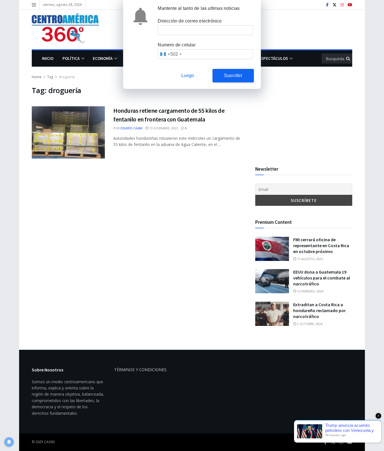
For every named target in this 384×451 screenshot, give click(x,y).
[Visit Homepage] (69, 29)
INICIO (47, 58)
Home (37, 77)
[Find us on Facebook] (327, 5)
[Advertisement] (303, 113)
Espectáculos (273, 58)
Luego (187, 75)
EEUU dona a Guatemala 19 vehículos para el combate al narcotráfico (321, 278)
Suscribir (233, 75)
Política (71, 58)
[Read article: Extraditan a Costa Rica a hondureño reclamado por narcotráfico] (272, 314)
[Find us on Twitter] (334, 5)
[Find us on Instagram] (342, 5)
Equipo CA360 (131, 128)
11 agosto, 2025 (309, 259)
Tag (50, 77)
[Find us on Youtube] (350, 5)
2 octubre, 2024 (309, 324)
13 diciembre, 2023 (163, 128)
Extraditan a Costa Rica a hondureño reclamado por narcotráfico (319, 310)
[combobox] (170, 54)
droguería (67, 77)
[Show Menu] (34, 4)
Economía (102, 58)
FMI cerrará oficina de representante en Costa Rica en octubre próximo (321, 245)
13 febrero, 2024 (309, 291)
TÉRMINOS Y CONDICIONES (140, 369)
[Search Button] (348, 58)
